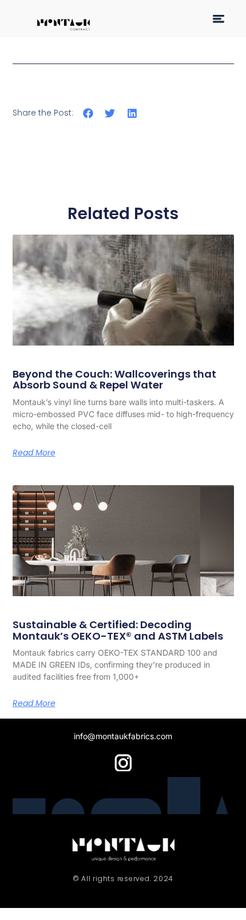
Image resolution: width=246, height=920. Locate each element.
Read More (34, 453)
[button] (218, 18)
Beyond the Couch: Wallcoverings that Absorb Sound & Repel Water (114, 379)
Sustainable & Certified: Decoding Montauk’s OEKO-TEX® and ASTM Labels (118, 630)
